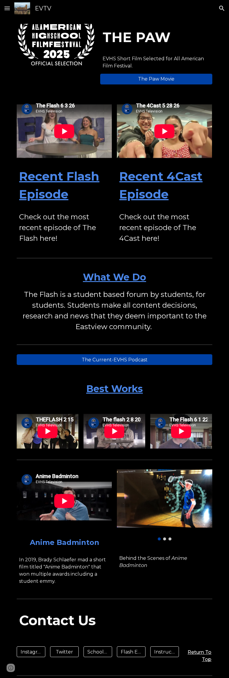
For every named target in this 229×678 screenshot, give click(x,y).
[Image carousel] (164, 504)
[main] (156, 37)
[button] (7, 8)
